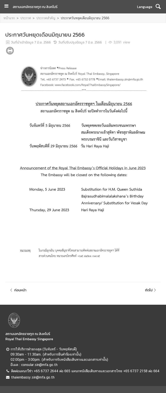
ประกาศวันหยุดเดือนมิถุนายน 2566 (85, 18)
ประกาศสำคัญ (45, 18)
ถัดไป (149, 290)
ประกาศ (25, 18)
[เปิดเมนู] (8, 6)
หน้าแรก (9, 18)
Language (144, 6)
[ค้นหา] (158, 7)
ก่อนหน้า (20, 290)
